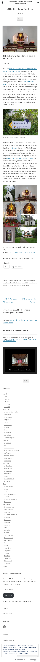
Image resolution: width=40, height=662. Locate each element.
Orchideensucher (8, 640)
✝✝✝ (5, 445)
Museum (6, 497)
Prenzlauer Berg (9, 535)
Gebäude (6, 409)
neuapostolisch (9, 479)
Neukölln (7, 530)
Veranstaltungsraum (10, 499)
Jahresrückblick (9, 486)
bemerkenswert (9, 448)
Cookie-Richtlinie (23, 653)
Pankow (6, 533)
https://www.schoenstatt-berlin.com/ (22, 252)
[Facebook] (4, 627)
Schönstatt (13, 148)
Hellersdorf (7, 512)
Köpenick (7, 517)
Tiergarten (7, 551)
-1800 (5, 396)
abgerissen (7, 443)
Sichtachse (7, 435)
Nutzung (5, 489)
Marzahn (7, 525)
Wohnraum (7, 502)
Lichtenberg (7, 522)
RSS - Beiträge (7, 613)
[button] (9, 193)
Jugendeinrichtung (10, 494)
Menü (20, 19)
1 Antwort (6, 64)
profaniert (7, 453)
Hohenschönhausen (10, 515)
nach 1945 (25, 283)
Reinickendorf (14, 285)
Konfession (6, 463)
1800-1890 (7, 399)
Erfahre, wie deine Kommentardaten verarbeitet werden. (19, 340)
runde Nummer (9, 456)
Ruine (6, 430)
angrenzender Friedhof (11, 412)
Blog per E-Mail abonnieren (12, 573)
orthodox (7, 481)
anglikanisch (8, 466)
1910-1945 (7, 404)
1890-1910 (7, 402)
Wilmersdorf (8, 561)
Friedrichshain (8, 509)
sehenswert (8, 458)
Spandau (7, 543)
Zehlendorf (7, 563)
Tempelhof (7, 548)
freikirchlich (7, 474)
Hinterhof (7, 427)
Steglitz (6, 545)
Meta (4, 484)
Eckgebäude (8, 417)
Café (5, 492)
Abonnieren (8, 595)
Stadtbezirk (6, 504)
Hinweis (5, 440)
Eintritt (6, 422)
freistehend (10, 283)
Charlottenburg (9, 507)
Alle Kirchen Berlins (20, 9)
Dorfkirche (7, 414)
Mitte (5, 527)
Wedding (7, 556)
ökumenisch (8, 468)
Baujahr (5, 394)
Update (5, 566)
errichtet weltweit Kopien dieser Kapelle (20, 158)
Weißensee (7, 558)
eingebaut (7, 420)
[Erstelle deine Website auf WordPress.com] (20, 2)
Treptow (6, 553)
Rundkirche (7, 432)
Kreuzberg (7, 520)
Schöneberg (8, 540)
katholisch (17, 283)
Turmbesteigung (9, 438)
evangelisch (8, 471)
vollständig (7, 461)
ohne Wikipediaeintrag (11, 450)
